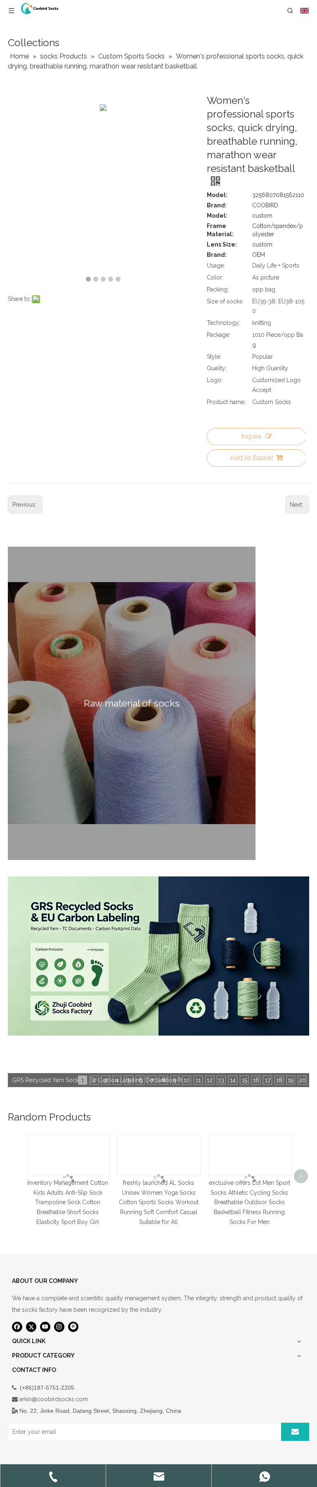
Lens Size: (222, 244)
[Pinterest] (73, 1327)
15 (244, 1080)
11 (198, 1080)
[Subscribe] (295, 1432)
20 (302, 1080)
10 (187, 1080)
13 (221, 1080)
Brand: (217, 205)
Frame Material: (220, 230)
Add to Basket (252, 458)
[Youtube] (45, 1327)
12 (210, 1080)
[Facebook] (17, 1327)
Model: (217, 195)
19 (290, 1080)
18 (279, 1080)
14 (233, 1080)
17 (267, 1080)
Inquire (251, 436)
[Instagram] (59, 1327)
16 (256, 1080)
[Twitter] (31, 1327)
